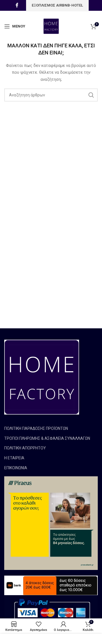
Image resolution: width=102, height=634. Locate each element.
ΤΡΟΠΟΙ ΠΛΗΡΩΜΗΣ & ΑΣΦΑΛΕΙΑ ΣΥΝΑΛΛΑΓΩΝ (47, 438)
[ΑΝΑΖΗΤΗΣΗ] (91, 95)
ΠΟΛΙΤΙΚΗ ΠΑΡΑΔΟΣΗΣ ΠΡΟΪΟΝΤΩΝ (36, 428)
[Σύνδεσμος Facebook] (17, 5)
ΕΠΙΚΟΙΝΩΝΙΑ (15, 468)
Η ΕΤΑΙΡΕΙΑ (14, 458)
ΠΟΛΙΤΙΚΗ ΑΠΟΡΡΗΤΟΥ (25, 448)
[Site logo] (51, 26)
